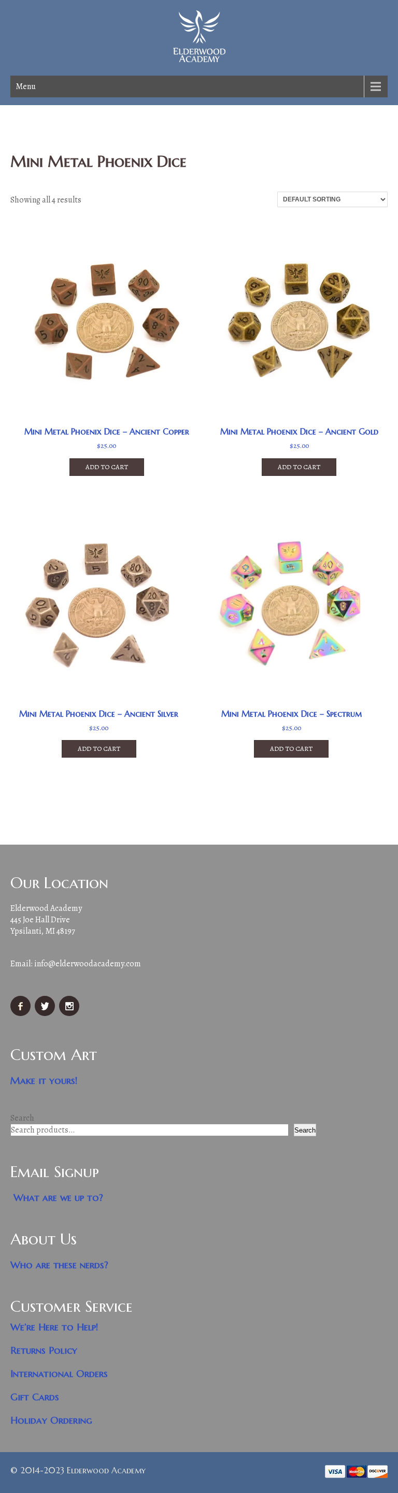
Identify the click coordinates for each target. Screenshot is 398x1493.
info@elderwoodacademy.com (87, 963)
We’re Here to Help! (54, 1327)
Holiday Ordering (51, 1420)
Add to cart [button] (107, 466)
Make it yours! (44, 1080)
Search (22, 1118)
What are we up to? (58, 1198)
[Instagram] (70, 1013)
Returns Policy (43, 1350)
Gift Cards (34, 1397)
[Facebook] (21, 1013)
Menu (26, 86)
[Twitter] (46, 1013)
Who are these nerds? (59, 1265)
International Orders (59, 1374)
